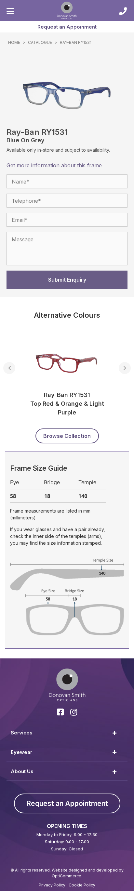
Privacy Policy (52, 885)
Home (14, 42)
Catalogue (40, 42)
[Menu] (10, 11)
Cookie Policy (82, 885)
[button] (67, 26)
